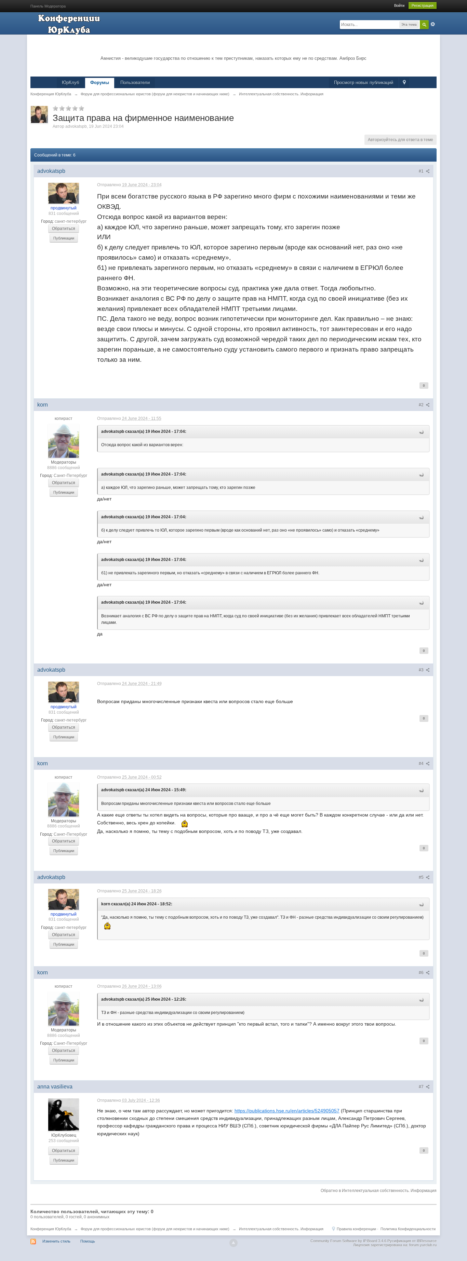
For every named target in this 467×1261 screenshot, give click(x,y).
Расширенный (433, 24)
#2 (422, 404)
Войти (399, 5)
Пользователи (135, 82)
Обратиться (63, 228)
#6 (422, 972)
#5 (422, 877)
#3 (422, 670)
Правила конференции (356, 1229)
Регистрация (422, 5)
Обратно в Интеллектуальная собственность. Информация (379, 1190)
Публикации (63, 238)
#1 (422, 171)
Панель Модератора (48, 6)
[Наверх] (233, 1243)
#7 (422, 1086)
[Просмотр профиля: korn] (63, 440)
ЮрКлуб (70, 82)
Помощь (87, 1241)
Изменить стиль (56, 1241)
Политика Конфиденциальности (408, 1229)
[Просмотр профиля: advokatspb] (63, 193)
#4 (422, 763)
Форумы (99, 82)
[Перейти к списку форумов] (69, 23)
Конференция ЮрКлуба (50, 1229)
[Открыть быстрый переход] (404, 83)
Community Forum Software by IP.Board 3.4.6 (348, 1241)
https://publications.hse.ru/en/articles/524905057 (287, 1110)
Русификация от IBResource (411, 1241)
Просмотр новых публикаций (363, 82)
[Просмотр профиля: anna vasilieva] (63, 1114)
